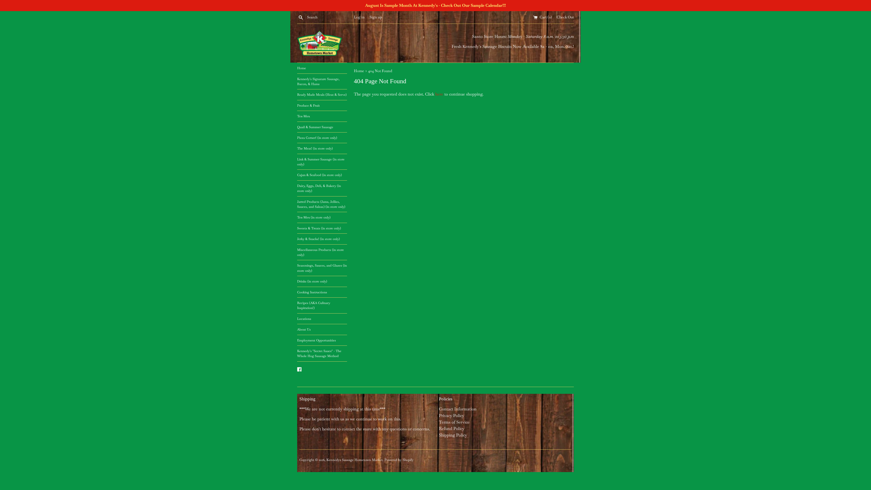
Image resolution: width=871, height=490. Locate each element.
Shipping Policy (453, 435)
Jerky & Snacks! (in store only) (318, 239)
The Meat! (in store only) (315, 148)
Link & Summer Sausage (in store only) (321, 161)
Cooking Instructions (312, 292)
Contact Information (458, 409)
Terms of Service (454, 422)
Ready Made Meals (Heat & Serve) (322, 95)
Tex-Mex (303, 116)
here (439, 94)
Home (301, 68)
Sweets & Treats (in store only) (319, 228)
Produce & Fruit (308, 105)
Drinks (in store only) (312, 281)
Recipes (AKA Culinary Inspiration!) (313, 305)
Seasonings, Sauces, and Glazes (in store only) (322, 267)
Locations (304, 319)
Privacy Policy (451, 415)
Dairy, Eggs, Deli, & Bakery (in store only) (319, 188)
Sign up (375, 17)
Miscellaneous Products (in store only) (320, 252)
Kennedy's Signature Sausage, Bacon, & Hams (318, 81)
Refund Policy (451, 428)
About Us (304, 329)
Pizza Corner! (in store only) (317, 138)
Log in (359, 17)
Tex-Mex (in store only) (313, 217)
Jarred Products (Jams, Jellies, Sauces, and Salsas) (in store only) (321, 204)
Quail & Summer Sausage (315, 127)
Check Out (565, 17)
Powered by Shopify (399, 460)
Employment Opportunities (316, 340)
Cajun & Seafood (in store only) (319, 175)
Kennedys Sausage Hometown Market (354, 460)
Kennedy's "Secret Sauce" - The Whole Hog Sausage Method (319, 353)
